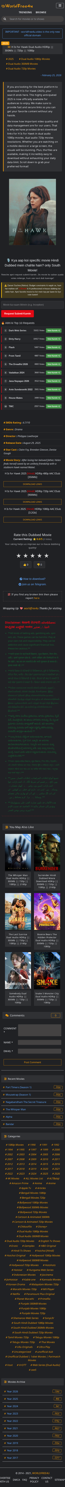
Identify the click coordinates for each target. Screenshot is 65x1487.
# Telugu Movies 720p (22, 1342)
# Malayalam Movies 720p (44, 1284)
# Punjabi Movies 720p (32, 1313)
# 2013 (21, 1164)
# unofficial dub (44, 1351)
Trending (25, 12)
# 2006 (56, 1154)
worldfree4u (31, 608)
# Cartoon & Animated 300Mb (32, 1217)
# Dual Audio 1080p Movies (34, 59)
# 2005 (44, 1154)
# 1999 (44, 1149)
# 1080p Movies (15, 1144)
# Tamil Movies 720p (17, 1337)
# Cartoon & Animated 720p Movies (32, 1221)
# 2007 (9, 1159)
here (37, 598)
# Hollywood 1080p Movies (45, 1255)
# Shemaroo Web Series (25, 1318)
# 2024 (32, 1173)
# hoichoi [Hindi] (44, 1250)
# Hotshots (49, 1265)
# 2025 (10, 59)
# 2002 (9, 1154)
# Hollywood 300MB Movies (32, 1260)
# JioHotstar (11, 1279)
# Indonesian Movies (24, 1274)
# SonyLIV (48, 1318)
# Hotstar (17, 1270)
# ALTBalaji (53, 1178)
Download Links (32, 484)
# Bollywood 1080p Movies (32, 1202)
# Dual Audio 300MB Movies (22, 63)
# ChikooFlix (25, 1226)
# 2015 (44, 1164)
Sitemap (60, 1479)
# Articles (40, 1188)
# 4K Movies (12, 1178)
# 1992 (55, 1144)
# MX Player (48, 1289)
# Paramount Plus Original (39, 1294)
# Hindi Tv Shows (21, 1250)
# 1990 (32, 1144)
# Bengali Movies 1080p (32, 1193)
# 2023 (21, 1173)
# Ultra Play (43, 1347)
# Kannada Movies (50, 1279)
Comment (10, 1030)
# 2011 (56, 1159)
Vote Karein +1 (53, 330)
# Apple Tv (25, 1188)
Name (8, 1042)
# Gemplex (28, 1245)
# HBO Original (47, 1245)
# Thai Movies (47, 1342)
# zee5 (32, 1369)
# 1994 (9, 1149)
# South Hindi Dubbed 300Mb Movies (32, 1327)
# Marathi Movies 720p (23, 1289)
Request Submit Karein (17, 313)
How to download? (33, 579)
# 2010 (44, 1159)
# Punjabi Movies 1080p (32, 1308)
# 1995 (21, 1149)
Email (8, 1051)
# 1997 (32, 1149)
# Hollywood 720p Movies (24, 1265)
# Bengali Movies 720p (32, 1197)
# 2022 (9, 1173)
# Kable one (29, 1279)
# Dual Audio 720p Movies (21, 68)
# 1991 (43, 1144)
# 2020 (44, 1168)
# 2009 (32, 1159)
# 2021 (56, 1168)
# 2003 (21, 1154)
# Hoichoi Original (15, 1255)
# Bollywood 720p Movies (32, 1212)
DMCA (16, 1479)
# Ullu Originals (24, 1347)
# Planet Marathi (24, 1298)
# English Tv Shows (49, 1241)
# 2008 (21, 1159)
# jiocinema (47, 1274)
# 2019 (32, 1168)
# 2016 (56, 1164)
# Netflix (15, 1294)
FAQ (24, 1479)
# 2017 (9, 1168)
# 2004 (32, 1154)
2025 (5, 43)
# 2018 (21, 1168)
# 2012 (9, 1164)
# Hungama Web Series (40, 1270)
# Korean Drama (16, 1284)
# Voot (9, 1365)
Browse (41, 12)
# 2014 (32, 1164)
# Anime (37, 1183)
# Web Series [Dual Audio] (45, 1365)
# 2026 (56, 1173)
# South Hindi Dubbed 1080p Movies (32, 1323)
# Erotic (13, 1245)
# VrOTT (21, 1365)
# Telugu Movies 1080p (46, 1337)
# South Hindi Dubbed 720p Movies (32, 1332)
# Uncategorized (21, 1351)
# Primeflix (44, 1298)
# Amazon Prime (19, 1183)
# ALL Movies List (33, 1178)
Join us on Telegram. (34, 584)
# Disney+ (41, 1226)
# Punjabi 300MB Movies (32, 1303)
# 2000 (56, 1149)
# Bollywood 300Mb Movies (32, 1207)
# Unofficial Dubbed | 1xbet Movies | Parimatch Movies (33, 1358)
